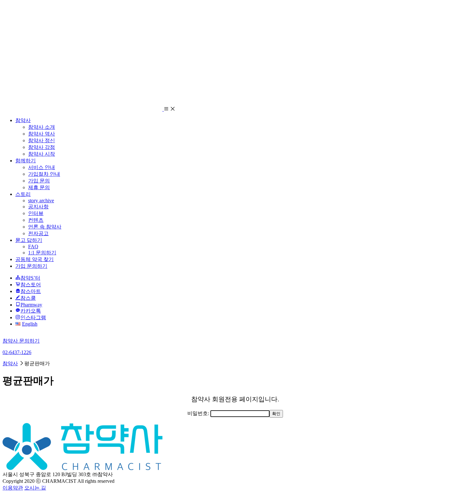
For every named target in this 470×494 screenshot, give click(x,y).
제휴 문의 (39, 187)
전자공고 (38, 233)
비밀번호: (198, 413)
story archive (41, 200)
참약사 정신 (41, 140)
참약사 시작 (41, 154)
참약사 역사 (41, 133)
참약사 (23, 120)
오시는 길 (35, 487)
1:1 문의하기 (42, 252)
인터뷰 (35, 213)
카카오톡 (30, 310)
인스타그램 (33, 317)
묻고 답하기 (28, 240)
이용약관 (13, 487)
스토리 (23, 194)
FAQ (33, 246)
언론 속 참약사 (44, 226)
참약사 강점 (41, 147)
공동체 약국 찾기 (34, 259)
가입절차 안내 (44, 174)
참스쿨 (28, 298)
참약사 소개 (41, 127)
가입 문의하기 (31, 266)
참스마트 (30, 291)
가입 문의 (39, 180)
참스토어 (30, 284)
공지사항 (38, 206)
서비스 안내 (41, 167)
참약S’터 (30, 278)
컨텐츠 (35, 220)
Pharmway (31, 304)
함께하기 (25, 160)
